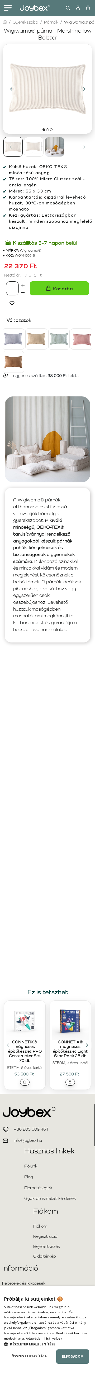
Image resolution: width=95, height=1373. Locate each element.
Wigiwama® (30, 250)
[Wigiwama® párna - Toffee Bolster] (13, 362)
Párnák (51, 22)
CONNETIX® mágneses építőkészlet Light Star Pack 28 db (70, 1049)
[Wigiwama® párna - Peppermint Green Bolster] (59, 339)
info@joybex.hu (28, 1140)
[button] (11, 89)
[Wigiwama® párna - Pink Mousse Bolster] (81, 339)
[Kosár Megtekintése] (87, 8)
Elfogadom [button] (73, 1356)
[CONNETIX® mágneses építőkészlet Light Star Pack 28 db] (70, 1021)
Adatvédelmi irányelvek (44, 1338)
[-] (23, 291)
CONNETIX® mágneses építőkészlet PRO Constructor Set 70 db (25, 1051)
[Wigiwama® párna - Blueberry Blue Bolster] (13, 339)
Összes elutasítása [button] (29, 1356)
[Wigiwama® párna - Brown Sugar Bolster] (36, 339)
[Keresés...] (67, 8)
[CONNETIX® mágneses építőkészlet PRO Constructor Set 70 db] (25, 1021)
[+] (23, 284)
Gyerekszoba (25, 22)
